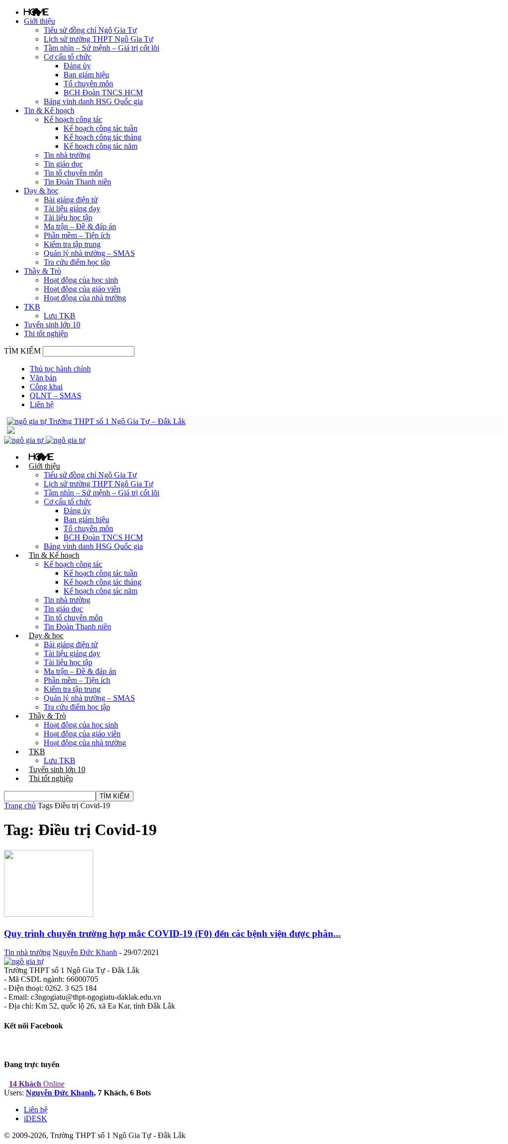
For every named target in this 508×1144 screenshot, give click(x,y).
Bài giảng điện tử (71, 199)
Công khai (46, 386)
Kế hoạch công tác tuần (100, 128)
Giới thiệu (39, 21)
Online (36, 1084)
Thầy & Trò (42, 271)
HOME (36, 12)
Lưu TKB (59, 315)
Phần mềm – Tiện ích (77, 235)
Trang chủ (20, 805)
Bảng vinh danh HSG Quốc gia (93, 101)
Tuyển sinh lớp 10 (52, 324)
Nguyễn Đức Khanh (85, 952)
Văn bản (43, 377)
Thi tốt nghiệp (46, 333)
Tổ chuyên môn (88, 83)
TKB (32, 306)
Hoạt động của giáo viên (82, 289)
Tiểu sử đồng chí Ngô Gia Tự (90, 30)
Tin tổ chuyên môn (73, 173)
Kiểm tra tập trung (72, 244)
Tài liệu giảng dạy (72, 208)
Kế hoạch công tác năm (100, 146)
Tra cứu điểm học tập (77, 262)
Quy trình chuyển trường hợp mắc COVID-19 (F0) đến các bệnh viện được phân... (172, 933)
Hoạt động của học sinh (81, 280)
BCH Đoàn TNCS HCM (103, 92)
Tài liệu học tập (68, 217)
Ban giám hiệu (86, 74)
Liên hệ (42, 404)
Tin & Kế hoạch (49, 110)
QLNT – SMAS (55, 395)
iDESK (35, 1118)
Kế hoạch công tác (73, 119)
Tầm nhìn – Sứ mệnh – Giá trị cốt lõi (101, 48)
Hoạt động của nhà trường (85, 298)
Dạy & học (41, 190)
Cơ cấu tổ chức (67, 57)
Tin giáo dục (63, 164)
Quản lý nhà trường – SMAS (89, 253)
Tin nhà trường (67, 155)
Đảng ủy (77, 65)
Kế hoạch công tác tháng (102, 137)
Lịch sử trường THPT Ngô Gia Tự (98, 39)
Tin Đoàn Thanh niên (77, 182)
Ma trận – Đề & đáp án (80, 226)
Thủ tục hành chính (60, 368)
